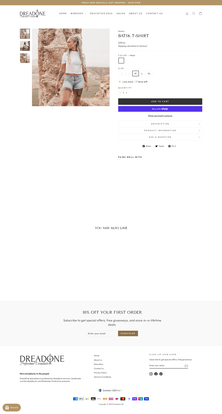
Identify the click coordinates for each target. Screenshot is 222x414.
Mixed (121, 60)
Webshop (77, 13)
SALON (121, 13)
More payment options (160, 115)
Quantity (125, 88)
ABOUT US (135, 13)
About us (98, 360)
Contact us (99, 368)
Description (160, 124)
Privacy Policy (100, 372)
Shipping (122, 46)
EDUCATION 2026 (101, 13)
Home (63, 13)
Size (121, 68)
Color (126, 55)
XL (149, 73)
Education (98, 364)
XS (122, 73)
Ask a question (160, 137)
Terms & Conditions (102, 377)
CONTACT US (154, 13)
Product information (160, 130)
